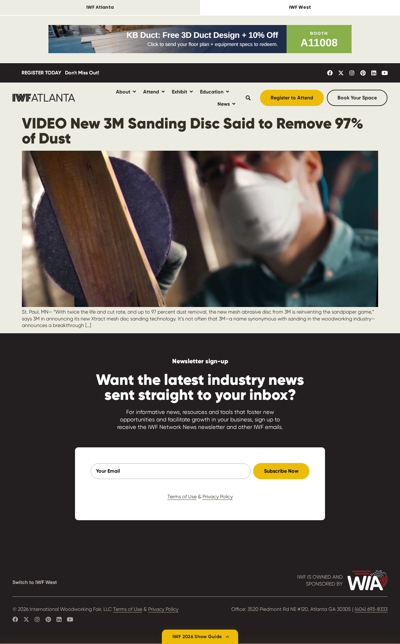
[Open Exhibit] (191, 92)
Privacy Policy (217, 497)
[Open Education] (227, 92)
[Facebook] (330, 73)
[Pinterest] (363, 73)
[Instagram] (352, 73)
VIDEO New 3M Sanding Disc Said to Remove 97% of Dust (192, 131)
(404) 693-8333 (371, 609)
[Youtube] (385, 73)
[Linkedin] (374, 73)
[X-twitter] (341, 73)
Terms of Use (182, 497)
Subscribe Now (281, 471)
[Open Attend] (163, 92)
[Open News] (233, 104)
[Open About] (134, 92)
